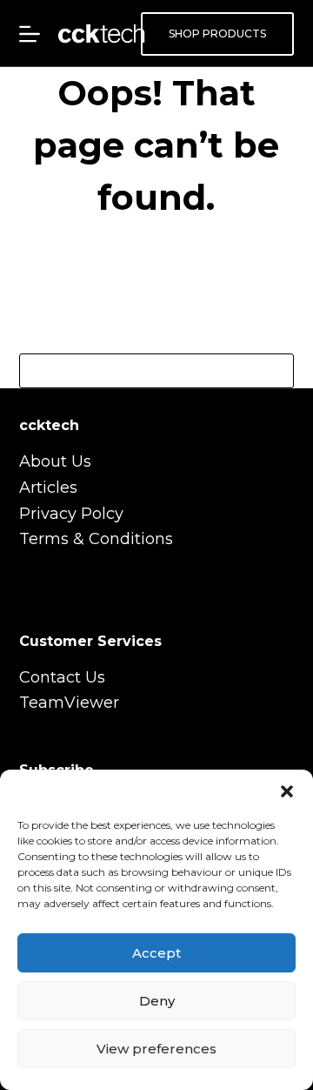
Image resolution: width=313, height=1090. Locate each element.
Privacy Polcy (71, 513)
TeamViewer (69, 702)
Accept (156, 953)
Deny (157, 1000)
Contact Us (62, 677)
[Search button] (276, 370)
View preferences (156, 1048)
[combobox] (140, 370)
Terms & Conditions (96, 538)
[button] (287, 791)
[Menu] (29, 34)
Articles (48, 487)
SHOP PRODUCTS (217, 33)
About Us (55, 461)
